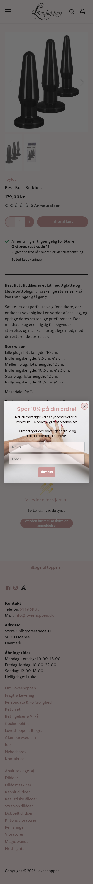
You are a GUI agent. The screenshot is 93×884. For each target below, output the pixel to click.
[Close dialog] (84, 406)
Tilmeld (46, 472)
